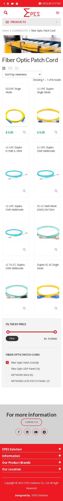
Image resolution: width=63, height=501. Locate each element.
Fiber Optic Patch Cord (15, 101)
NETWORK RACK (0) (22, 374)
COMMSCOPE (20, 30)
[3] (4, 68)
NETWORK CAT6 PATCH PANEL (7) (30, 381)
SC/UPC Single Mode (13, 90)
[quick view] (24, 132)
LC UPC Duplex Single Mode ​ (45, 90)
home (5, 30)
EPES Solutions (40, 495)
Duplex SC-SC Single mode (48, 266)
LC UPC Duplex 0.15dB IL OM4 (14, 149)
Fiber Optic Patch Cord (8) (25, 362)
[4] (10, 68)
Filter (12, 338)
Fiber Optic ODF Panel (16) (25, 368)
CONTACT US (31, 422)
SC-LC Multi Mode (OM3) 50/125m (47, 207)
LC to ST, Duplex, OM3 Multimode (15, 266)
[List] (16, 68)
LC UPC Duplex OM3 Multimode (46, 149)
